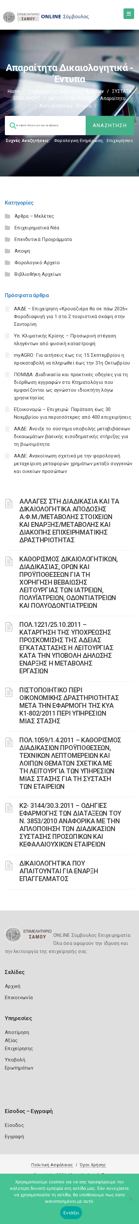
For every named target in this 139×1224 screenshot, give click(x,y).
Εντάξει (71, 1212)
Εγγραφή (14, 1136)
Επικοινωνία (19, 997)
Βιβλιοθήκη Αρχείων (82, 91)
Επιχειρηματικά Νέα (37, 228)
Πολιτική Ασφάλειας (52, 1164)
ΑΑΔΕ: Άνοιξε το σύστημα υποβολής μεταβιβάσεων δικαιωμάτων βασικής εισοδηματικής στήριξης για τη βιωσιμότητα (72, 436)
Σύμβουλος (40, 91)
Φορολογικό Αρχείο (37, 263)
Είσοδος (14, 1125)
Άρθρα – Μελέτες (34, 216)
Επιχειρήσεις (120, 140)
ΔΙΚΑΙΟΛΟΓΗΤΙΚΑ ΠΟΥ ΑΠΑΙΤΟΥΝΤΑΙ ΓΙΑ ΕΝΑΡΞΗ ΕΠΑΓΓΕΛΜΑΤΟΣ (58, 871)
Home (14, 91)
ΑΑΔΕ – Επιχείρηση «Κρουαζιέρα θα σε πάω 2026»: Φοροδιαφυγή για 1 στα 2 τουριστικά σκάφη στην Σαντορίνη (71, 316)
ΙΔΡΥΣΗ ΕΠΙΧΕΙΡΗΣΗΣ (70, 98)
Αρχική (13, 986)
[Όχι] (131, 1202)
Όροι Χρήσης (93, 1164)
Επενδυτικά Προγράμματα (43, 239)
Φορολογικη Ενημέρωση (78, 140)
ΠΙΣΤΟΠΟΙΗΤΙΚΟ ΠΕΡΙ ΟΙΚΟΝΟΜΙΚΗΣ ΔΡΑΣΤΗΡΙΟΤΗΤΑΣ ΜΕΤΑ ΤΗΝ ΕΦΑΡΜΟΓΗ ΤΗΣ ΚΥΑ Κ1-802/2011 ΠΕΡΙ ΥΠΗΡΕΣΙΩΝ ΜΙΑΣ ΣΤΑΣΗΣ (69, 705)
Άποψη (22, 251)
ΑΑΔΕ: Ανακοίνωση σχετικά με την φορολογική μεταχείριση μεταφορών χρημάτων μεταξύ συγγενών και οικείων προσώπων (73, 463)
